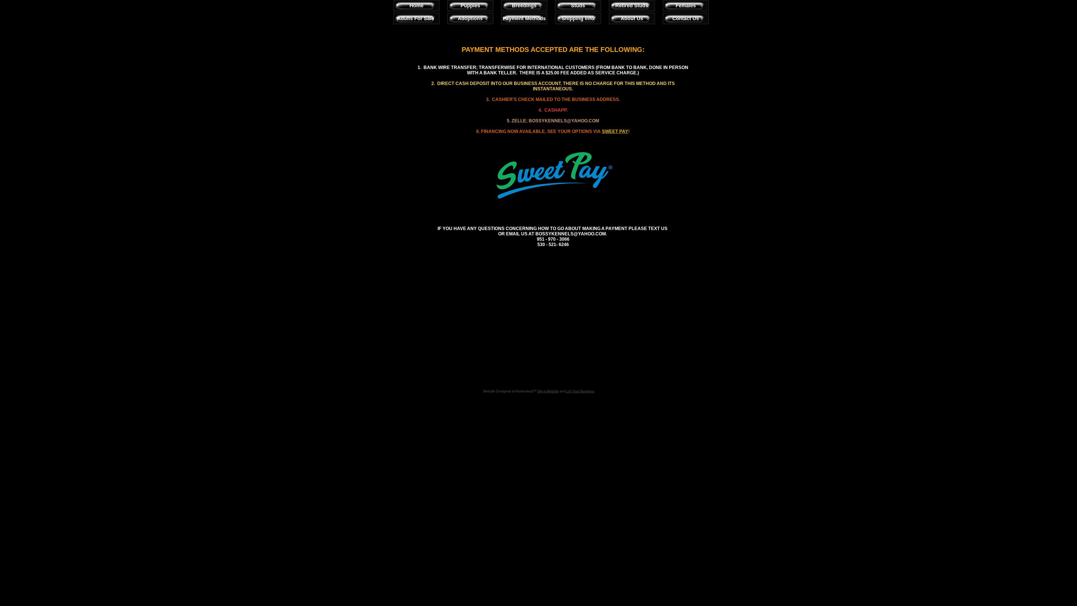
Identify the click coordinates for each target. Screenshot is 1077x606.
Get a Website (548, 391)
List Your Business (580, 391)
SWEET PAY (615, 131)
